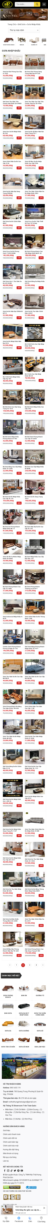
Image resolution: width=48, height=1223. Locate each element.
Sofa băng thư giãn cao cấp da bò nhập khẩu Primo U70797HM (29, 1210)
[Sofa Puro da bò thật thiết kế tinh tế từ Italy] (35, 211)
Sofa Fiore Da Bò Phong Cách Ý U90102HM (11, 252)
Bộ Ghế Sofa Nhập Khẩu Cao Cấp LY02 (34, 408)
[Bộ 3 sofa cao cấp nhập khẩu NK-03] (35, 364)
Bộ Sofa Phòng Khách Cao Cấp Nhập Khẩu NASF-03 (34, 252)
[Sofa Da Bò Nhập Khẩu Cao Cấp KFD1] (35, 786)
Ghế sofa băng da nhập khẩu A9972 (35, 282)
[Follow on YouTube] (22, 1170)
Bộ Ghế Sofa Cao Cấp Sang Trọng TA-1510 (12, 408)
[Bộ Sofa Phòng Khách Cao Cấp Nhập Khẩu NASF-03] (35, 241)
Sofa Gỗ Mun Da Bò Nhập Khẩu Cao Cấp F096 (33, 162)
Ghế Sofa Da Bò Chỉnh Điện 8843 (12, 222)
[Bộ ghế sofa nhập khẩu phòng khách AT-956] (13, 427)
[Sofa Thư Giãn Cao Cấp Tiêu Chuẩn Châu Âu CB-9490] (35, 91)
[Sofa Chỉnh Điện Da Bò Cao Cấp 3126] (13, 151)
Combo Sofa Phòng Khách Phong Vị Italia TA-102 (12, 647)
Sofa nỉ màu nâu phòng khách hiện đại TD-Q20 (11, 950)
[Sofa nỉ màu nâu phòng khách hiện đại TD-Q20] (13, 939)
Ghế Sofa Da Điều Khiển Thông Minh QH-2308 (11, 920)
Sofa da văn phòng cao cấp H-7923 (12, 72)
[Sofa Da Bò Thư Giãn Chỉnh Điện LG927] (35, 301)
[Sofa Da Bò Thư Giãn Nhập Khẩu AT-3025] (35, 726)
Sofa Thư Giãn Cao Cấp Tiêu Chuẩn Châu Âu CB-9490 (34, 102)
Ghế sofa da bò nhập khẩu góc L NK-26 (12, 800)
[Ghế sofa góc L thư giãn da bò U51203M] (13, 271)
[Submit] (37, 4)
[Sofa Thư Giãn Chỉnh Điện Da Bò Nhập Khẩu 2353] (35, 181)
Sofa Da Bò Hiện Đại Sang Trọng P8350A (11, 192)
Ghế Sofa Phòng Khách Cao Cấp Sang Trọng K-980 (34, 950)
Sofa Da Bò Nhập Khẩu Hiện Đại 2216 (12, 342)
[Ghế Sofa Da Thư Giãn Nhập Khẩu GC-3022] (35, 849)
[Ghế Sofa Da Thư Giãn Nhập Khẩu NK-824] (13, 879)
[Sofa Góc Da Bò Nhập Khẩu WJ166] (13, 121)
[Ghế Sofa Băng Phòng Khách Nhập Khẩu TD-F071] (35, 636)
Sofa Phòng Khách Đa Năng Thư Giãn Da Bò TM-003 (12, 707)
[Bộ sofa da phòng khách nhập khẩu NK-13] (13, 516)
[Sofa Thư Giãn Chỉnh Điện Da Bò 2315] (35, 909)
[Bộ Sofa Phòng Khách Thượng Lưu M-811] (35, 576)
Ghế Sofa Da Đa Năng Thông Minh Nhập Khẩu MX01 (34, 890)
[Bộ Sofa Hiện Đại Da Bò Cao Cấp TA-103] (35, 516)
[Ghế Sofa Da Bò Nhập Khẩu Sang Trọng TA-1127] (13, 819)
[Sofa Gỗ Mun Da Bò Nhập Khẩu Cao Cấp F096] (35, 151)
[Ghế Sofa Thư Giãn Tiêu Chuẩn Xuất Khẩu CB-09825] (13, 91)
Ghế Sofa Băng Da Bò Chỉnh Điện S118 (12, 767)
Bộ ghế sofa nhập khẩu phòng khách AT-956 (11, 437)
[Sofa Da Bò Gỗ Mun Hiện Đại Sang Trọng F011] (35, 121)
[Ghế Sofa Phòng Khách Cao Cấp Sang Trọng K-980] (35, 939)
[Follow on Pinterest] (18, 1170)
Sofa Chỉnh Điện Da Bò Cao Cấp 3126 (12, 162)
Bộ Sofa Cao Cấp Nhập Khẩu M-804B (34, 467)
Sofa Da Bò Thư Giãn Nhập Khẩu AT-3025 (33, 737)
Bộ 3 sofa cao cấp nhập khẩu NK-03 (33, 375)
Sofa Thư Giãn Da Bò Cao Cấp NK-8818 (13, 677)
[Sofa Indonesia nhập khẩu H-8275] (13, 606)
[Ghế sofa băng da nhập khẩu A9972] (35, 271)
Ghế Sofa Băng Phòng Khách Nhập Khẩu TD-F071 (34, 647)
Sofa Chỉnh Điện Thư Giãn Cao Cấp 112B (33, 707)
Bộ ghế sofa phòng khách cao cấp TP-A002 (34, 437)
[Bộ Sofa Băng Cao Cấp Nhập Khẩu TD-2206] (13, 457)
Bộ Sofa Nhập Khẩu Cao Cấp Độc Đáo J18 (34, 557)
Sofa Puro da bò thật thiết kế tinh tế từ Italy (34, 222)
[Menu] (44, 4)
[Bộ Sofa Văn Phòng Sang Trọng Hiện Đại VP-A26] (35, 61)
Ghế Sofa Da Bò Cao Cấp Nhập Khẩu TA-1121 (33, 767)
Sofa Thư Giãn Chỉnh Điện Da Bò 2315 (34, 920)
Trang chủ (12, 24)
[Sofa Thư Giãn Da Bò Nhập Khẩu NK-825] (13, 726)
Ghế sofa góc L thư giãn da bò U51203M (12, 282)
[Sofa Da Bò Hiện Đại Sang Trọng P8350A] (13, 181)
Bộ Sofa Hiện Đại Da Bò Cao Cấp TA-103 (34, 527)
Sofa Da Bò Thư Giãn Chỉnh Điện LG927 (34, 312)
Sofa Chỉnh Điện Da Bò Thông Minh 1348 (35, 617)
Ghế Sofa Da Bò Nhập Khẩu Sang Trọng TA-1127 (12, 830)
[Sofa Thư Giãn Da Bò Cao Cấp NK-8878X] (35, 666)
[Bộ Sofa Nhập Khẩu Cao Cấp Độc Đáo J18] (35, 546)
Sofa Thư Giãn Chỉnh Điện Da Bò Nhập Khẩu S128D (34, 830)
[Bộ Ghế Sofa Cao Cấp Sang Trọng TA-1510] (13, 397)
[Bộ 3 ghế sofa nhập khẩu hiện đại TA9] (13, 366)
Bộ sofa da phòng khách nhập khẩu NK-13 (11, 527)
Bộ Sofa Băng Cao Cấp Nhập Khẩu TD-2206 (12, 467)
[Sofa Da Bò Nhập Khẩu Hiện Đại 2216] (13, 331)
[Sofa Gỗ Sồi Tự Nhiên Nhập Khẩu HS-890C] (13, 546)
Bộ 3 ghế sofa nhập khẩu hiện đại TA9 (11, 378)
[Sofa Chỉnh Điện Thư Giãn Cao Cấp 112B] (35, 696)
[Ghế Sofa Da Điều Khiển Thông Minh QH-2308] (13, 909)
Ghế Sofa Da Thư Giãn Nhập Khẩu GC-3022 (34, 860)
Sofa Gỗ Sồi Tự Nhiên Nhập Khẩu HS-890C (12, 557)
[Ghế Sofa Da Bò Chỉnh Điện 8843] (13, 211)
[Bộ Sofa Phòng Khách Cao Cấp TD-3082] (13, 576)
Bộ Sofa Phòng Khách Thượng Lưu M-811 (32, 587)
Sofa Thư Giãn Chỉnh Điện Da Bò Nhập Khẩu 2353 (34, 192)
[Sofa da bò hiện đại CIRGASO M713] (13, 301)
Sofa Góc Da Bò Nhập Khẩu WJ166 (12, 132)
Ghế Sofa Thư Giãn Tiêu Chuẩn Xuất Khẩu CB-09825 (12, 102)
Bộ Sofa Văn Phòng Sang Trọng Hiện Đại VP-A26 (33, 72)
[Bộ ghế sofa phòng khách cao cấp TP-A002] (35, 427)
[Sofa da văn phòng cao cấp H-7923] (13, 61)
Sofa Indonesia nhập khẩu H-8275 (13, 617)
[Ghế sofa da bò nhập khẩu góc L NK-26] (13, 788)
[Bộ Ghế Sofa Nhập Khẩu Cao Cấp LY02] (35, 397)
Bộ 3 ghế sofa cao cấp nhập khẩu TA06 (34, 345)
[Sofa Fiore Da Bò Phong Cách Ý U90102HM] (13, 241)
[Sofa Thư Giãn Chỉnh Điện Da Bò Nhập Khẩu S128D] (35, 819)
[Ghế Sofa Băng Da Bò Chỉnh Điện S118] (13, 756)
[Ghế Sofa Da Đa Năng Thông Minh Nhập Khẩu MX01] (35, 879)
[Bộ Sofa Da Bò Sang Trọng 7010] (35, 487)
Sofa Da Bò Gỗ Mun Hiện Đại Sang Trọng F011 (34, 132)
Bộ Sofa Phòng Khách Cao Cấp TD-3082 (12, 587)
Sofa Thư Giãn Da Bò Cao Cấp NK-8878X (35, 677)
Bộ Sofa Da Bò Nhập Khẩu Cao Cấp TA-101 (11, 497)
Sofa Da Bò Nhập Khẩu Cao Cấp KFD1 (34, 797)
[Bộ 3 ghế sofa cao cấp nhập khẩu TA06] (35, 333)
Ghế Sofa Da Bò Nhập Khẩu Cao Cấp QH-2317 (12, 859)
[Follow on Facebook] (5, 1170)
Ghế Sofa (21, 24)
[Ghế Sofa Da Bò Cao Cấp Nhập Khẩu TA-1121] (35, 756)
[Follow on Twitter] (15, 1170)
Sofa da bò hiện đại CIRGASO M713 (13, 312)
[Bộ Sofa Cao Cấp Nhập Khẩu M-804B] (35, 457)
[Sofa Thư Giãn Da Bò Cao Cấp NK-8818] (13, 666)
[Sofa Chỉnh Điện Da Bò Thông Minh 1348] (35, 606)
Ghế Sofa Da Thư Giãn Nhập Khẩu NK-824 (12, 890)
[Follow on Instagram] (8, 1170)
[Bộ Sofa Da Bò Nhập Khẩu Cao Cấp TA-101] (13, 487)
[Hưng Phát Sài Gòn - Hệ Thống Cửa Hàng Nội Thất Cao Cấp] (7, 4)
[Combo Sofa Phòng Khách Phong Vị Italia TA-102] (13, 636)
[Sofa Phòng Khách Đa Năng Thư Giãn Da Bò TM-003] (13, 696)
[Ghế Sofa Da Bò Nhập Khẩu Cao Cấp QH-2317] (13, 849)
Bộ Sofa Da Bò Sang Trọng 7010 (34, 497)
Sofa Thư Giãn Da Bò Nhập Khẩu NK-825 (11, 737)
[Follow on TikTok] (11, 1170)
